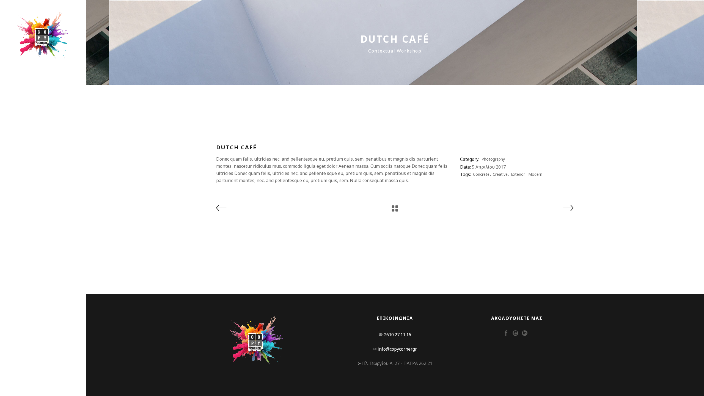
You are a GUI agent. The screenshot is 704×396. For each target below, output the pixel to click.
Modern (535, 174)
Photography (493, 159)
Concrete (481, 174)
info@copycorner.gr (397, 349)
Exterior (518, 174)
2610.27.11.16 (397, 335)
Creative (500, 174)
